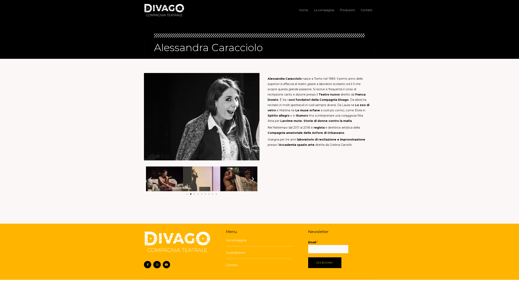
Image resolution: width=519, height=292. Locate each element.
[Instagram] (157, 264)
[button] (187, 194)
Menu (231, 231)
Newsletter (318, 231)
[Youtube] (166, 264)
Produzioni (347, 10)
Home (303, 10)
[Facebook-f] (147, 264)
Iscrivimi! (324, 262)
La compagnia (324, 10)
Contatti (366, 10)
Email (313, 242)
